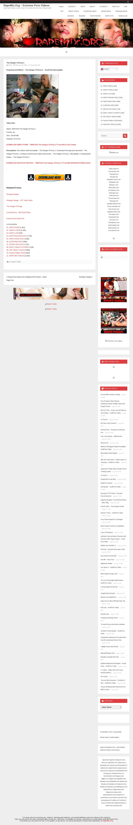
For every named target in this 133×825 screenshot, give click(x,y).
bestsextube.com (109, 776)
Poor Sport (104, 676)
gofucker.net (113, 762)
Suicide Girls (105, 614)
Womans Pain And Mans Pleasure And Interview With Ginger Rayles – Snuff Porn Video (113, 538)
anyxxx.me (113, 765)
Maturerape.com (113, 228)
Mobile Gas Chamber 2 (108, 545)
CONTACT (72, 6)
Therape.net (114, 177)
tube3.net (110, 803)
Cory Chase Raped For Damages (112, 519)
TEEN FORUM (95, 16)
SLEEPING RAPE (90, 11)
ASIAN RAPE (106, 11)
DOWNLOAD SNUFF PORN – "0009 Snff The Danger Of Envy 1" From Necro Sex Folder (41, 145)
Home (61, 6)
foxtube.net (104, 784)
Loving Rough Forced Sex (109, 587)
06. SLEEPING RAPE (14, 242)
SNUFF (92, 6)
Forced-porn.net (113, 171)
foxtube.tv (113, 784)
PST (62, 11)
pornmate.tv (114, 797)
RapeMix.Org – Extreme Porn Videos (26, 5)
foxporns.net (120, 760)
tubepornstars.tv (120, 803)
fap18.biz (106, 760)
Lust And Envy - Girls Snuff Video (18, 212)
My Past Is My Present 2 (109, 423)
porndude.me (104, 765)
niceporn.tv (120, 795)
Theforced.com (114, 195)
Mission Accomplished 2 (108, 597)
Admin (10, 65)
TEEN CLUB (122, 16)
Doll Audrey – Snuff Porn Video (111, 487)
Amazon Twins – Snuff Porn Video (112, 513)
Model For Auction (106, 483)
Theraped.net (113, 174)
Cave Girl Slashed (107, 532)
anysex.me (104, 770)
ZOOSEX (70, 16)
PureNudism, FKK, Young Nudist (110, 732)
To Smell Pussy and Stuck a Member (113, 624)
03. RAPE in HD (12, 233)
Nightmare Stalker (106, 563)
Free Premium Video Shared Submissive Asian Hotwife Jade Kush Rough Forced (113, 403)
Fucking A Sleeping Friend (109, 618)
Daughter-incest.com (114, 179)
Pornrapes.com (114, 214)
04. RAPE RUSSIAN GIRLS (17, 236)
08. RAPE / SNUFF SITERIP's (17, 247)
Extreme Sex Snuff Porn (15, 218)
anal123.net (112, 768)
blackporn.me (104, 781)
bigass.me (119, 776)
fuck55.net (103, 787)
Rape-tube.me (113, 169)
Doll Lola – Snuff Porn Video (110, 607)
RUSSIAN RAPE (121, 11)
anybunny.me (121, 768)
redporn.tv (115, 800)
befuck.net (104, 768)
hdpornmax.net (118, 789)
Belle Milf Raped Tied (108, 653)
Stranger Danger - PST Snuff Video (19, 200)
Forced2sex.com (113, 190)
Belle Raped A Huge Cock (109, 574)
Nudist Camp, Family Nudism (109, 737)
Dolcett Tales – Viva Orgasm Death (112, 506)
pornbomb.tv (105, 797)
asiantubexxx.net (121, 770)
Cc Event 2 (104, 419)
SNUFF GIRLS (73, 11)
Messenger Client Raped (109, 453)
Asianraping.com (113, 225)
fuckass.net (112, 787)
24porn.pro (121, 762)
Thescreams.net (113, 198)
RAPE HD (115, 6)
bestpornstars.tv (117, 773)
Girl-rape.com (113, 220)
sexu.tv (103, 803)
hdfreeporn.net (122, 787)
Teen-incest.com (113, 209)
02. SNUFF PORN (13, 230)
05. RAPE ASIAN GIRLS (15, 239)
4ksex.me (104, 762)
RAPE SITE (109, 16)
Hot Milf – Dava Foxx (107, 559)
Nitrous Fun (104, 443)
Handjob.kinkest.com (114, 203)
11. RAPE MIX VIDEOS (15, 256)
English (106, 69)
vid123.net (108, 805)
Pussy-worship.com (113, 206)
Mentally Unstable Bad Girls (110, 657)
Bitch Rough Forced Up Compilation (112, 526)
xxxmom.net (117, 805)
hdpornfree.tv (107, 789)
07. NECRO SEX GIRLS (15, 244)
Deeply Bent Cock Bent (108, 479)
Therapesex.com (113, 222)
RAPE (83, 6)
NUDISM (82, 16)
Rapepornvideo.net (113, 212)
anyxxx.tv (112, 770)
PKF (125, 6)
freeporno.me (121, 784)
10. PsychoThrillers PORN (16, 253)
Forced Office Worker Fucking (110, 394)
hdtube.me (109, 792)
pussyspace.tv (106, 800)
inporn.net (117, 792)
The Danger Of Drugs (14, 206)
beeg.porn (107, 773)
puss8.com (122, 797)
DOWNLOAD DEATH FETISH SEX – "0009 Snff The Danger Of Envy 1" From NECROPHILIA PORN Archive (48, 163)
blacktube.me (114, 781)
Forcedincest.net (113, 230)
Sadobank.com (114, 182)
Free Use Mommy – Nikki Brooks (111, 436)
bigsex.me (112, 778)
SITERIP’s (103, 6)
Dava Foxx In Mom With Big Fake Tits (113, 601)
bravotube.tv (122, 765)
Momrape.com (113, 193)
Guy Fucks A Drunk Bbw (108, 556)
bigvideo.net (121, 778)
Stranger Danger (12, 194)
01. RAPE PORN (12, 227)
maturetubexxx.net (109, 795)
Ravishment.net (114, 217)
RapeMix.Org (108, 821)
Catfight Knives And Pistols (109, 646)
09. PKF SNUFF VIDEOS (16, 250)
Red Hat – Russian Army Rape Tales (113, 549)
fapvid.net (123, 781)
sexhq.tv (123, 800)
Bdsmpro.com (113, 185)
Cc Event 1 (104, 475)
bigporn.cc (104, 778)
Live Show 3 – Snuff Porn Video (111, 567)
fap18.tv (112, 760)
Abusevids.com (114, 187)
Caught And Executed (108, 593)
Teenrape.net (113, 201)
